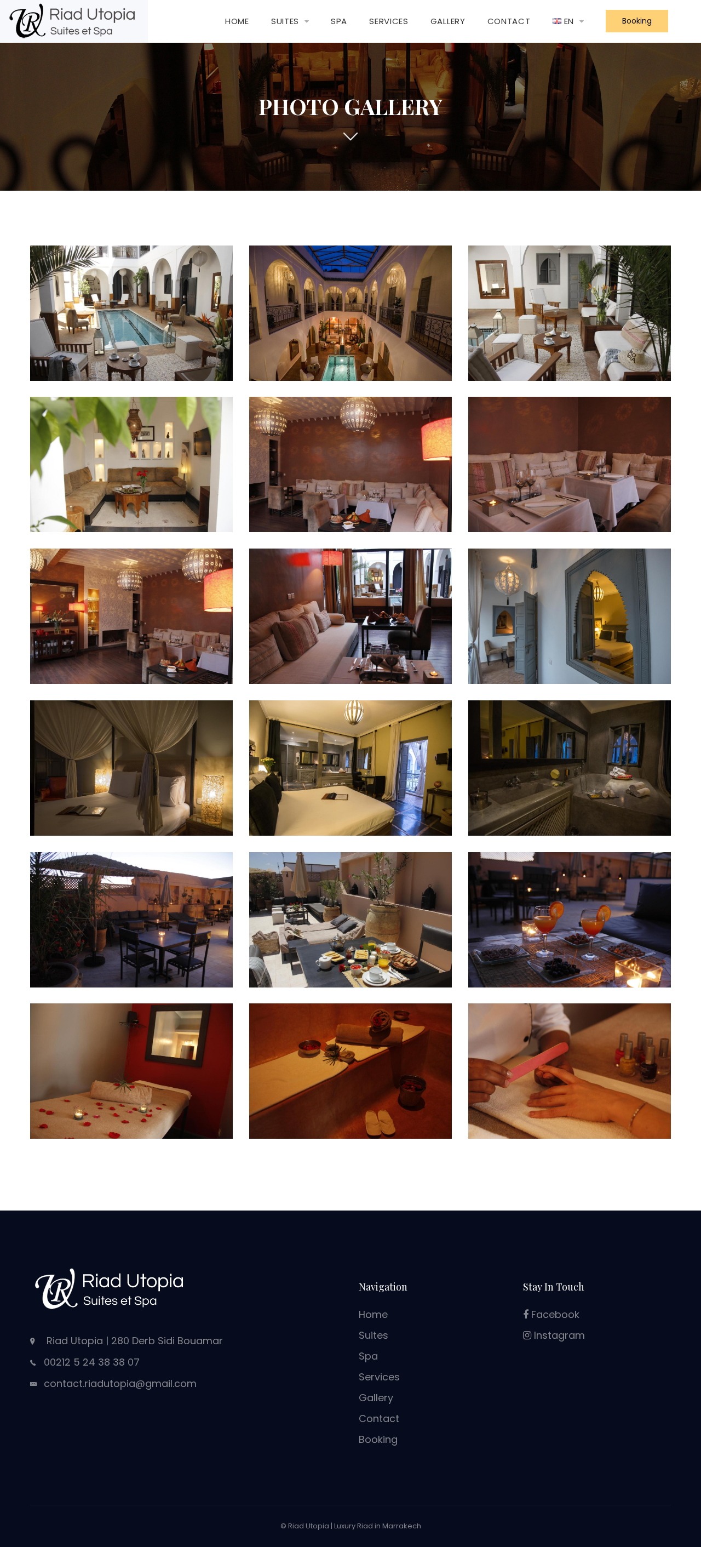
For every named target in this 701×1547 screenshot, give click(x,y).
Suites (285, 21)
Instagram (558, 1335)
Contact (509, 21)
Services (389, 21)
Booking (637, 20)
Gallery (448, 21)
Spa (339, 21)
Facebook (553, 1314)
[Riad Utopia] (73, 20)
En (569, 21)
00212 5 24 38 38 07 (92, 1362)
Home (237, 21)
